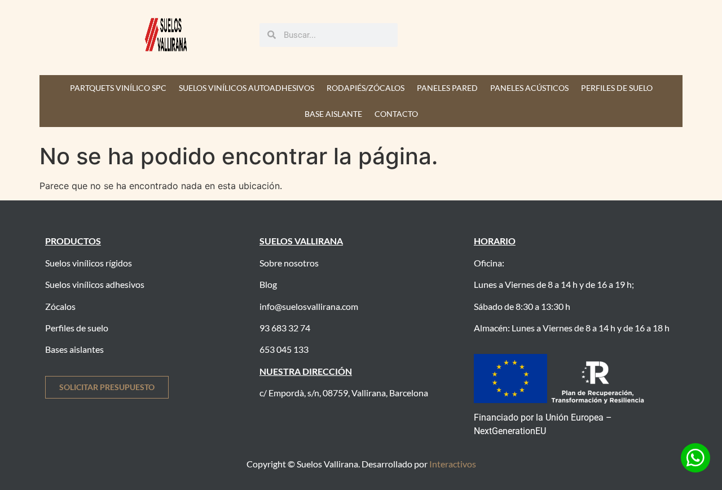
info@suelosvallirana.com (308, 306)
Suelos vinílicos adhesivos (94, 284)
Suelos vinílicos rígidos (88, 262)
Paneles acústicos (529, 88)
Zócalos (60, 306)
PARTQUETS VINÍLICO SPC (118, 88)
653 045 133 (284, 349)
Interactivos (452, 463)
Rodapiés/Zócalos (365, 88)
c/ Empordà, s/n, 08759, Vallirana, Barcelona (343, 392)
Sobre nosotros (289, 262)
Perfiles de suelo (617, 88)
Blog (268, 284)
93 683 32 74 (284, 327)
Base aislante (333, 114)
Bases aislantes (74, 349)
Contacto (396, 114)
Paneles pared (447, 88)
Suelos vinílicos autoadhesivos (246, 88)
